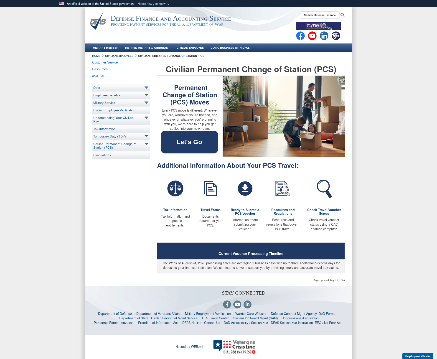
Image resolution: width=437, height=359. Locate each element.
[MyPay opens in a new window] (318, 25)
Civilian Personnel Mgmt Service (175, 318)
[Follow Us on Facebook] (227, 304)
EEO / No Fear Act (328, 322)
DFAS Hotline (191, 322)
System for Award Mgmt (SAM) (256, 318)
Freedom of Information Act (158, 322)
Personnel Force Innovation (114, 322)
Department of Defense (115, 313)
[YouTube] (237, 304)
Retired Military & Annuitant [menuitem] (147, 48)
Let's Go (189, 141)
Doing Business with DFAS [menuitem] (230, 48)
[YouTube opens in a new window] (312, 35)
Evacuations (102, 155)
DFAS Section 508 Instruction (292, 322)
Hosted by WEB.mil (189, 346)
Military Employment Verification (208, 313)
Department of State (133, 318)
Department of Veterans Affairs (158, 313)
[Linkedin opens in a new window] (324, 35)
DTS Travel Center (215, 318)
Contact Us (212, 322)
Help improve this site (417, 356)
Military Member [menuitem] (105, 48)
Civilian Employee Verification (114, 110)
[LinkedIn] (248, 304)
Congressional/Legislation (300, 318)
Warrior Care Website (250, 313)
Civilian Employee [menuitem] (190, 48)
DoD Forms (327, 313)
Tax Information (104, 129)
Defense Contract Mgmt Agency (294, 313)
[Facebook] (300, 35)
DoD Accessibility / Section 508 (246, 322)
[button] (154, 3)
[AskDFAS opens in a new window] (336, 35)
